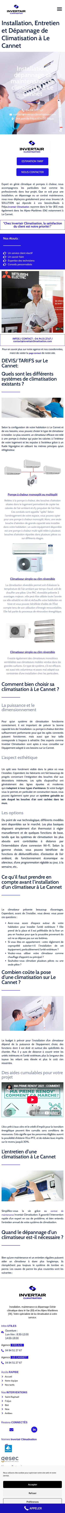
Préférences (33, 1501)
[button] (59, 9)
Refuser (32, 1493)
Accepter (32, 1484)
